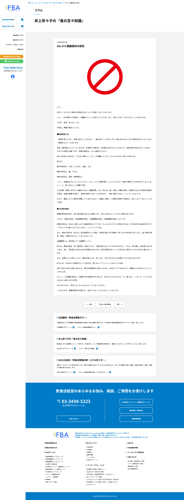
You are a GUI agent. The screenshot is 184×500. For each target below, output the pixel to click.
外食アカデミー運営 (51, 482)
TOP (29, 3)
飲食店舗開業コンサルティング (54, 459)
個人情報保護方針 (133, 469)
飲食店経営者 (8, 19)
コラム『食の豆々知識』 (88, 348)
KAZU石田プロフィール (66, 372)
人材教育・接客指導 (51, 464)
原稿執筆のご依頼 (133, 466)
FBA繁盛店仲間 (132, 448)
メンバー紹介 (90, 457)
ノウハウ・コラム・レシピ (14, 44)
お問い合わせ (73, 419)
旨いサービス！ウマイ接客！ (95, 477)
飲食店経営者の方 (51, 443)
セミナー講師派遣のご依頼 (135, 464)
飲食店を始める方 (51, 448)
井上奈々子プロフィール (66, 348)
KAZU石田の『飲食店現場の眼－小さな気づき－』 (101, 474)
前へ (91, 304)
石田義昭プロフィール (65, 327)
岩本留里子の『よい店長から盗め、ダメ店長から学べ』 (103, 482)
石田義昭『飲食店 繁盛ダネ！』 (96, 469)
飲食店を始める (8, 26)
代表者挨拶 (90, 447)
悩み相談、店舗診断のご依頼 (136, 461)
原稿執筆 (47, 479)
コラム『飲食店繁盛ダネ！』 (88, 327)
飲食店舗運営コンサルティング (54, 456)
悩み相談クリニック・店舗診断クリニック (136, 402)
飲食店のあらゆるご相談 (12, 56)
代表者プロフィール (92, 460)
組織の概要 (90, 455)
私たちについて (18, 40)
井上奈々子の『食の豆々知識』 (52, 3)
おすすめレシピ (91, 484)
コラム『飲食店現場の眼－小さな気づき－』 (94, 372)
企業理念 (89, 452)
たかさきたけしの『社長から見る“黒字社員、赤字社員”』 (103, 479)
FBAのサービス (18, 35)
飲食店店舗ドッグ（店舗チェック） (55, 469)
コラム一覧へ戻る (105, 304)
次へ (118, 304)
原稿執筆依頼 (136, 419)
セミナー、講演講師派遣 (52, 474)
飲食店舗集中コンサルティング (54, 461)
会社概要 (89, 449)
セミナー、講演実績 (52, 477)
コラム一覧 (36, 3)
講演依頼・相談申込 (136, 410)
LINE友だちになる (13, 61)
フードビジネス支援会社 (135, 452)
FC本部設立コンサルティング (53, 472)
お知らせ (20, 49)
